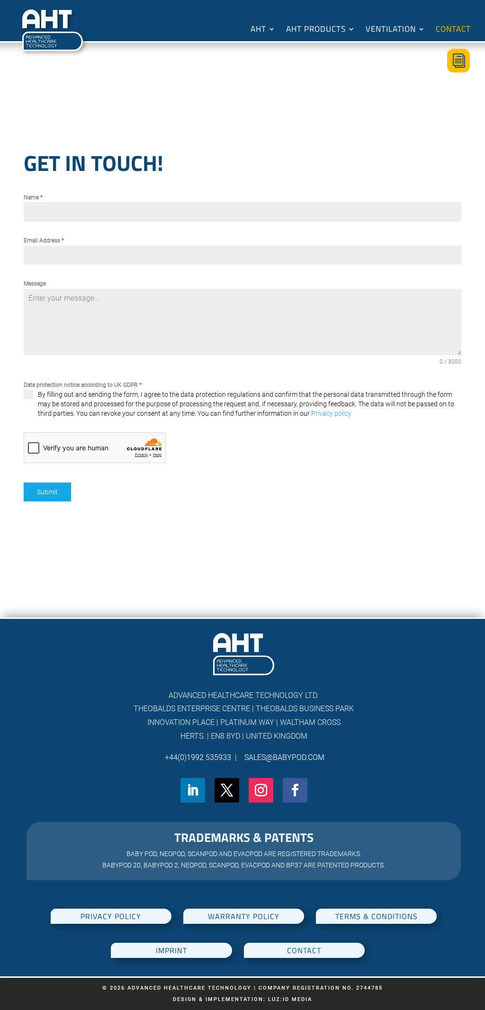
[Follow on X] (227, 790)
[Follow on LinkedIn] (192, 790)
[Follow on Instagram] (261, 790)
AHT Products (316, 30)
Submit (47, 492)
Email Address (44, 240)
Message (35, 283)
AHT (258, 30)
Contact (453, 30)
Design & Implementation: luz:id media (242, 999)
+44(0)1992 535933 (199, 757)
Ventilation (391, 30)
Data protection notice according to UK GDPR (83, 385)
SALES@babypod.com (282, 757)
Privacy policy (331, 413)
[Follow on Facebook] (295, 790)
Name (33, 197)
